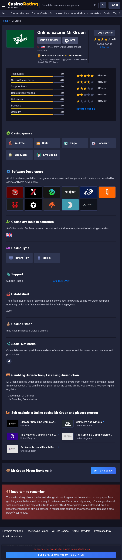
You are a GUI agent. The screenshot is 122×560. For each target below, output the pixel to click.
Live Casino (50, 154)
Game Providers (81, 531)
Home (5, 21)
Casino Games (20, 13)
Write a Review (49, 40)
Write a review (103, 470)
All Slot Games (60, 531)
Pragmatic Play (102, 531)
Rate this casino (85, 108)
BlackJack (20, 154)
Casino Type (111, 13)
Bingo (73, 143)
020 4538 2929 (61, 280)
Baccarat (102, 143)
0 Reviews (104, 47)
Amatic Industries (12, 536)
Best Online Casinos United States (61, 555)
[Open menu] (3, 5)
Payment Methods (12, 531)
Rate (72, 40)
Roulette (19, 143)
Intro (5, 13)
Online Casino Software (47, 13)
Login (114, 5)
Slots (45, 143)
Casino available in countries (82, 13)
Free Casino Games (37, 531)
